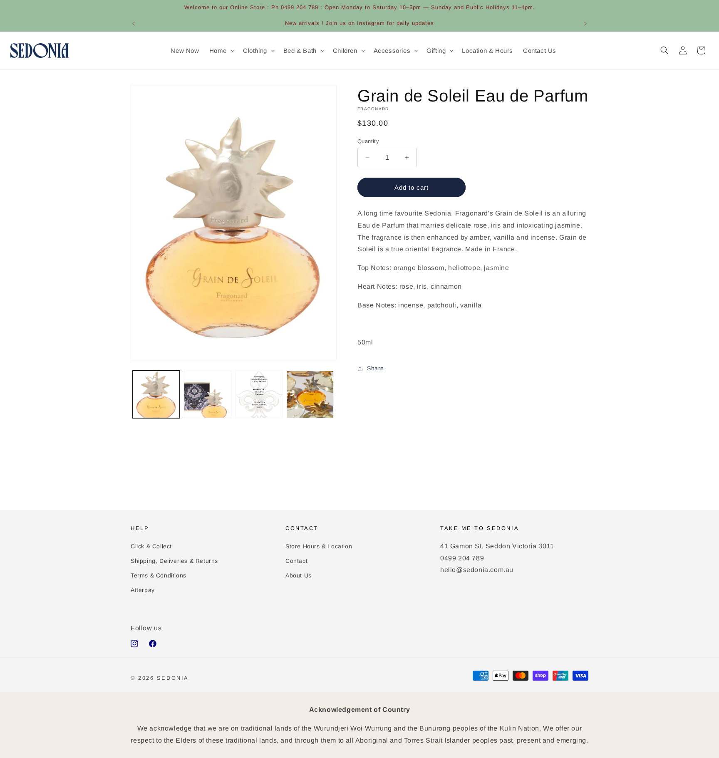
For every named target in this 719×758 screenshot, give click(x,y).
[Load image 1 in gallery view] (156, 394)
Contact (296, 560)
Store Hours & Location (318, 545)
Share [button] (375, 368)
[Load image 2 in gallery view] (207, 394)
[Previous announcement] (133, 24)
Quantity (368, 141)
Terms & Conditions (158, 575)
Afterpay (143, 590)
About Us (298, 575)
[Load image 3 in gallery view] (259, 394)
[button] (221, 51)
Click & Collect (151, 545)
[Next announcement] (585, 24)
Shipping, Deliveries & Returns (174, 560)
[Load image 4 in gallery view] (310, 394)
